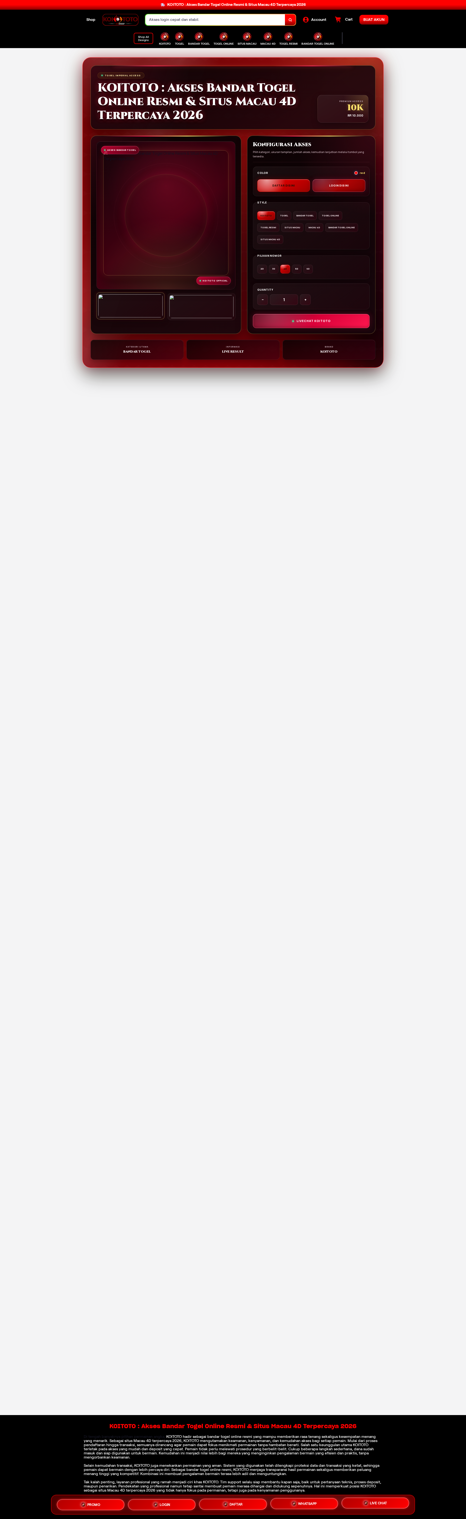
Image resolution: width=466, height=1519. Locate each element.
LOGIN (165, 1503)
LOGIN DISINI (339, 185)
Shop (90, 19)
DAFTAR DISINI (283, 185)
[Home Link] (120, 20)
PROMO (93, 1503)
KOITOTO (174, 1436)
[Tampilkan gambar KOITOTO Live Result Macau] (201, 306)
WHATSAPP (307, 1504)
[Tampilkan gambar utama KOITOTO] (130, 305)
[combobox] (215, 19)
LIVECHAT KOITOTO (314, 321)
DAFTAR (236, 1503)
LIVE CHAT (378, 1504)
